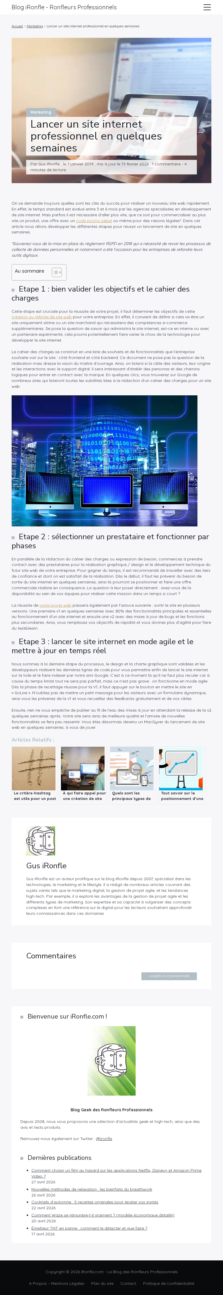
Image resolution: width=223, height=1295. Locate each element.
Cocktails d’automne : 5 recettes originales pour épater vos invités (94, 1202)
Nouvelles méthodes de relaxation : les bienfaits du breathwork (91, 1189)
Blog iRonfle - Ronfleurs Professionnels (64, 7)
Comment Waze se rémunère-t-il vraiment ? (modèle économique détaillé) (103, 1215)
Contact (128, 1283)
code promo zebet (94, 220)
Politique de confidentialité (168, 1283)
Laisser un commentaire (169, 976)
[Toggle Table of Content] (53, 272)
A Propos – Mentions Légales (56, 1283)
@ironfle (104, 1138)
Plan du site (102, 1283)
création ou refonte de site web (42, 316)
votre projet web (55, 605)
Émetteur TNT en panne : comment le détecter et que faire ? (89, 1228)
